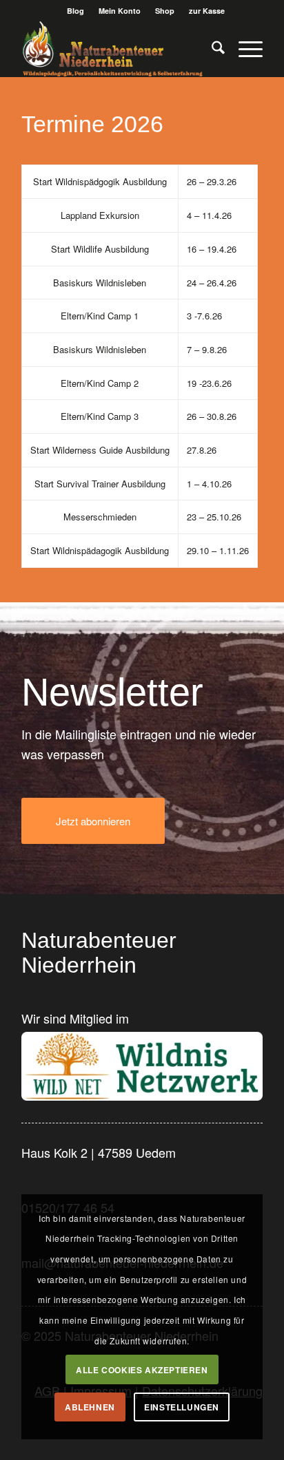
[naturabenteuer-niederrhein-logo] (117, 48)
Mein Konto (120, 11)
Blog (75, 11)
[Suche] (211, 48)
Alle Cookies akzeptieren (141, 1370)
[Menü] (244, 48)
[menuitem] (76, 10)
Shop (164, 11)
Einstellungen (181, 1407)
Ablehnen (90, 1407)
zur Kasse (207, 11)
